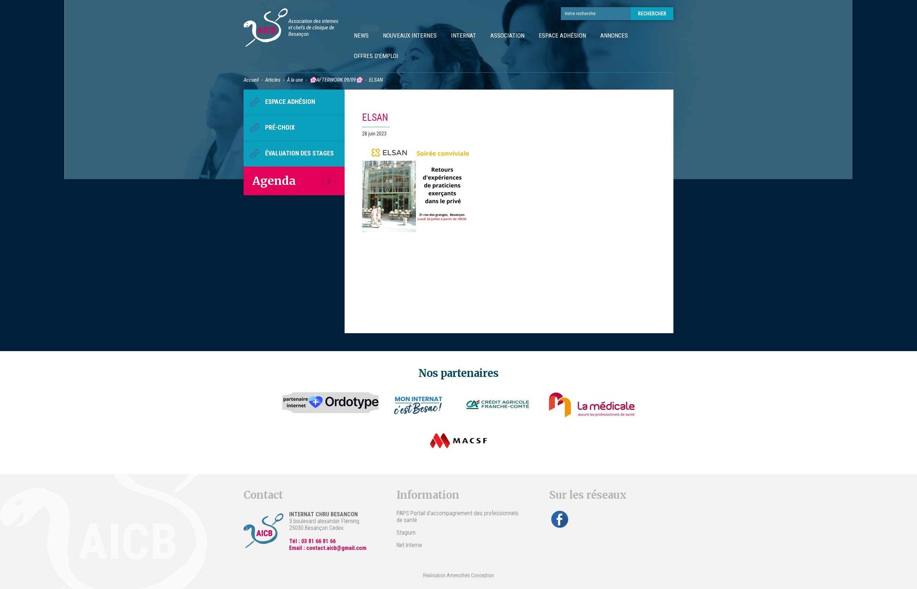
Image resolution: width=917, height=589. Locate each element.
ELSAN (375, 117)
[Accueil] (266, 28)
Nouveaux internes (410, 35)
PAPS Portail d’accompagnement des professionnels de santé (457, 516)
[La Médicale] (592, 404)
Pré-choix (280, 127)
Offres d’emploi (376, 55)
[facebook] (559, 519)
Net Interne (409, 545)
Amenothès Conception (470, 575)
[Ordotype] (330, 404)
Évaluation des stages (299, 153)
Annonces (614, 35)
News (361, 35)
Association (507, 35)
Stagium (406, 532)
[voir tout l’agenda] (329, 181)
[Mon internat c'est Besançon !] (418, 404)
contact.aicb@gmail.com (336, 548)
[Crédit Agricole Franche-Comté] (497, 404)
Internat (463, 35)
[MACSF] (458, 440)
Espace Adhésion (562, 35)
